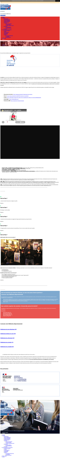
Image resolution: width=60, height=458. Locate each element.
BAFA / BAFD (4, 38)
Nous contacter (2, 15)
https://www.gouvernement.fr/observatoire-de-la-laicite (22, 94)
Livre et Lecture (6, 32)
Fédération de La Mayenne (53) (7, 338)
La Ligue (3, 435)
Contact (3, 433)
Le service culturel (7, 30)
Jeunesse (5, 440)
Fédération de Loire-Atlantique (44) (8, 329)
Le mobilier (7, 36)
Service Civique (8, 24)
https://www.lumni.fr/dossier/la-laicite (17, 100)
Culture (5, 31)
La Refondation (8, 27)
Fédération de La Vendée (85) (7, 346)
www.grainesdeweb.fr (21, 430)
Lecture (5, 34)
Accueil (3, 434)
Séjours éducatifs (9, 445)
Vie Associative (6, 439)
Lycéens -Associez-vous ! (10, 25)
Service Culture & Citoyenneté (6, 29)
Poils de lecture (8, 37)
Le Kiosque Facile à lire (9, 35)
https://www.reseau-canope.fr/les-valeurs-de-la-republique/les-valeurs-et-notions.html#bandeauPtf (24, 97)
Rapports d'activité (7, 21)
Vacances (5, 446)
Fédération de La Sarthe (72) (6, 342)
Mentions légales (5, 432)
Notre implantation (7, 19)
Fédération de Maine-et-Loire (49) (8, 333)
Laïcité (3, 456)
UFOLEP (3, 426)
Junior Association (9, 23)
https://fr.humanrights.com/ (14, 99)
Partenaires (6, 451)
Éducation (5, 26)
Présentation (6, 18)
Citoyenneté (6, 33)
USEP (3, 427)
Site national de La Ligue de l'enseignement (9, 425)
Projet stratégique (7, 20)
